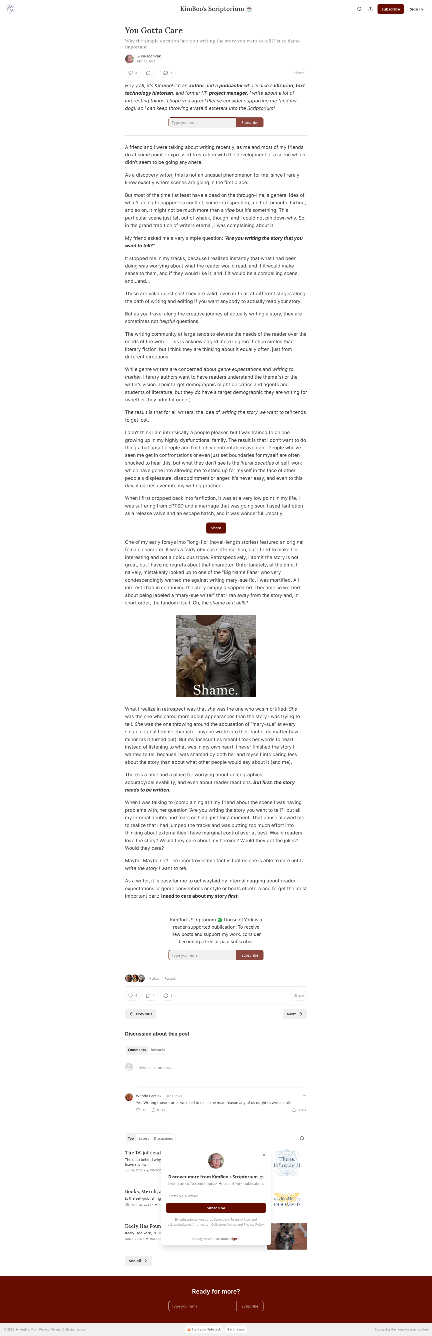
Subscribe (391, 8)
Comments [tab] (137, 1050)
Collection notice (74, 1329)
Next (291, 1013)
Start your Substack (206, 1329)
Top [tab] (131, 1138)
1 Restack (169, 978)
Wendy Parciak (149, 1095)
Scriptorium (260, 108)
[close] (264, 1155)
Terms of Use (240, 1219)
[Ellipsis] (304, 1096)
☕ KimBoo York (149, 56)
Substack (381, 1329)
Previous (144, 1013)
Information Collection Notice (214, 1224)
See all (135, 1260)
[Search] (359, 9)
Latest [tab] (144, 1138)
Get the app (236, 1329)
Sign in (416, 8)
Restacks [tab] (158, 1050)
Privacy (44, 1329)
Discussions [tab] (163, 1138)
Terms (56, 1329)
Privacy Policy (254, 1224)
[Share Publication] (371, 9)
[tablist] (146, 1050)
